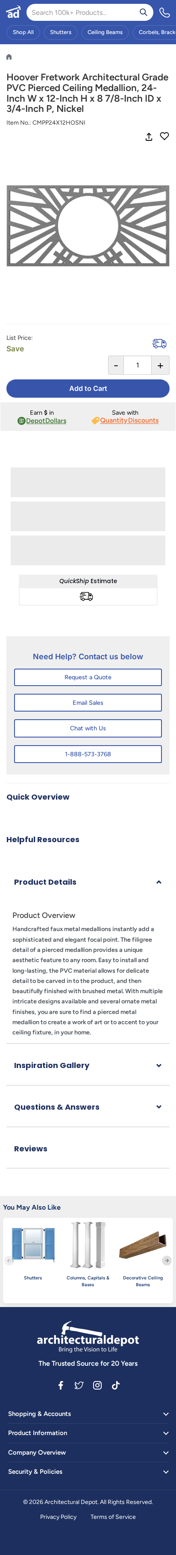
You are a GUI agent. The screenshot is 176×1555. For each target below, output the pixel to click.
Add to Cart (88, 388)
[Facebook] (61, 1385)
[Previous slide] (9, 1260)
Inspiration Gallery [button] (51, 1065)
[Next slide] (167, 1260)
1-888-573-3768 (88, 754)
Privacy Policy (58, 1517)
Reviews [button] (30, 1148)
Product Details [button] (45, 882)
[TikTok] (116, 1385)
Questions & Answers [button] (57, 1107)
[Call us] (165, 12)
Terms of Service (113, 1517)
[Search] (143, 12)
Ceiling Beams (105, 32)
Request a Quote (88, 677)
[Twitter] (79, 1385)
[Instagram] (97, 1385)
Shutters (60, 32)
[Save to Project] (164, 137)
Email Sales (88, 702)
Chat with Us (88, 728)
